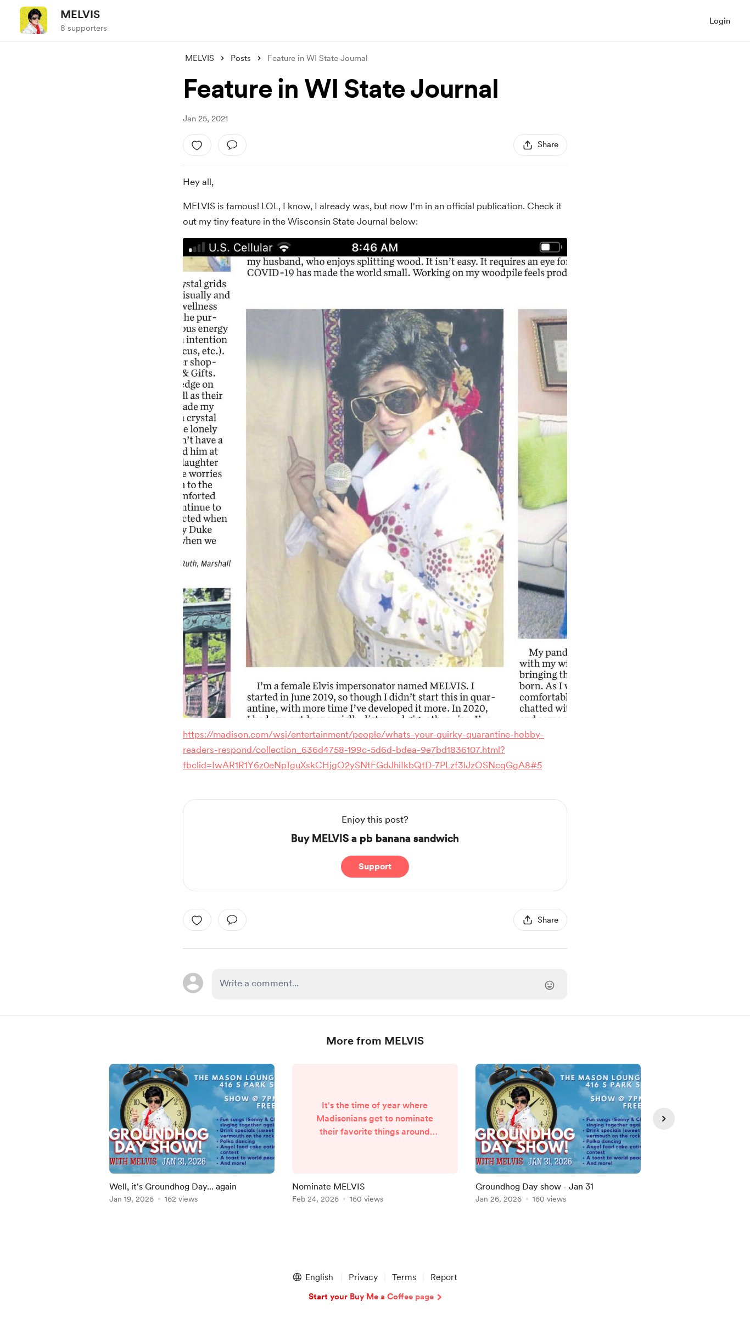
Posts (241, 58)
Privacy (363, 1277)
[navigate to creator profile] (33, 20)
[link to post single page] (192, 1135)
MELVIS (80, 14)
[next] (664, 1119)
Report (443, 1277)
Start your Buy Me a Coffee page (371, 1297)
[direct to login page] (389, 984)
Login (719, 21)
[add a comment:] (232, 145)
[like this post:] (197, 145)
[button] (312, 1277)
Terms (404, 1277)
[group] (192, 1135)
